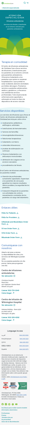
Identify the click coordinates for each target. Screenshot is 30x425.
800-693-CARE (21, 395)
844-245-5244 (23, 346)
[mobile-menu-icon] (27, 2)
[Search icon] (24, 3)
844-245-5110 (24, 339)
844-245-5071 (24, 349)
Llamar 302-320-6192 (10, 317)
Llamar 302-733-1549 (10, 290)
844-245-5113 (24, 342)
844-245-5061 (23, 335)
